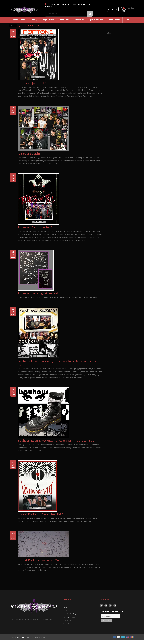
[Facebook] (101, 605)
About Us (66, 610)
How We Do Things (70, 614)
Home (13, 26)
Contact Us (67, 620)
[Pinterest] (105, 605)
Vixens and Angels (23, 637)
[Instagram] (110, 605)
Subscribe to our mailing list (112, 611)
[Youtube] (114, 605)
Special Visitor (68, 624)
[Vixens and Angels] (24, 10)
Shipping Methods (69, 617)
